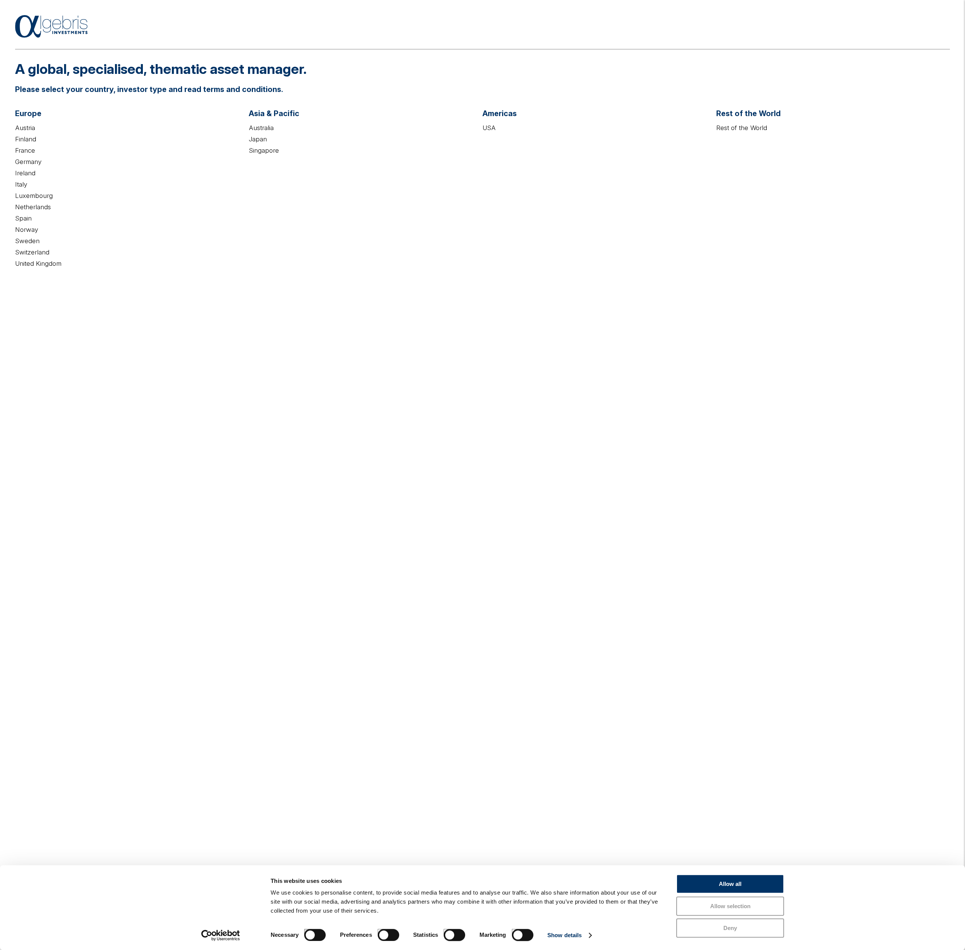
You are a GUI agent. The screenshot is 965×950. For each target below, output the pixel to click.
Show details (564, 935)
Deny (730, 928)
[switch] (380, 932)
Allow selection (730, 906)
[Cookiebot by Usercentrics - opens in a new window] (221, 935)
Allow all (730, 884)
